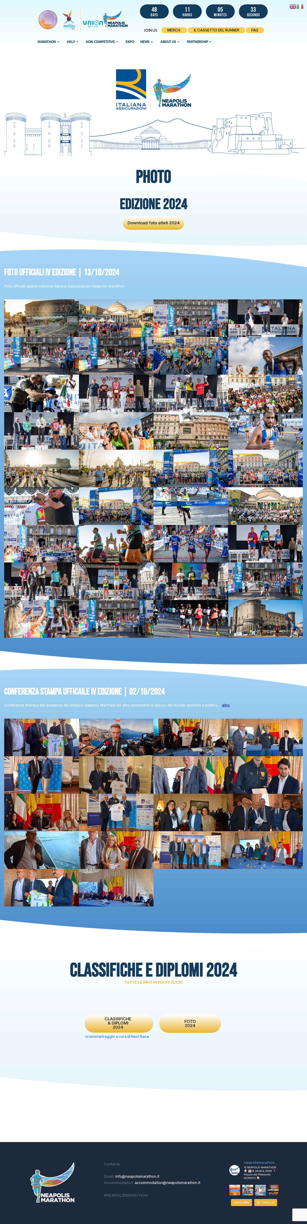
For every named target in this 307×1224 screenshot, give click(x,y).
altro (226, 705)
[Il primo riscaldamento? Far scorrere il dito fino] (273, 1190)
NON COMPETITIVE (100, 41)
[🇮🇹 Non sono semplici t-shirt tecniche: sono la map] (260, 1190)
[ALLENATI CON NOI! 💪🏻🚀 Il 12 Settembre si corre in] (234, 1190)
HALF (71, 41)
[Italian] (300, 6)
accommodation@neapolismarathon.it (167, 1182)
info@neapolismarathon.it (136, 1176)
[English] (293, 6)
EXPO (130, 41)
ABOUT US (168, 41)
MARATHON (47, 41)
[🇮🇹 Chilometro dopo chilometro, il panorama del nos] (247, 1190)
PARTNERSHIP (197, 41)
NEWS (145, 41)
